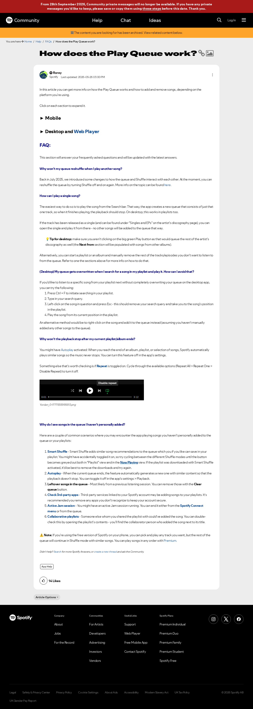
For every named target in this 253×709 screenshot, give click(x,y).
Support (130, 624)
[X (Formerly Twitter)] (226, 619)
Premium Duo (169, 633)
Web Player (86, 131)
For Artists (96, 624)
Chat (126, 20)
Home (28, 41)
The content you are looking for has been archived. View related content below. (128, 33)
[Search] (219, 20)
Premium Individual (173, 624)
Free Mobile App (135, 642)
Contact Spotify (135, 651)
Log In (232, 20)
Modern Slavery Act (156, 692)
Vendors (95, 660)
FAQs (48, 41)
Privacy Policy (64, 692)
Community (26, 20)
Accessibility (131, 692)
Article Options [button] (46, 597)
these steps (152, 8)
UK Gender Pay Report (22, 700)
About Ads (111, 692)
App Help (47, 566)
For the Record (64, 642)
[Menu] (244, 20)
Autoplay (67, 350)
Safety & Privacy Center (36, 692)
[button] (212, 75)
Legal (12, 692)
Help (97, 20)
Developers (97, 633)
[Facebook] (239, 619)
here (167, 185)
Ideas (155, 20)
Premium (170, 540)
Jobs (57, 633)
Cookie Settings (88, 692)
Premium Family (170, 642)
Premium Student (172, 651)
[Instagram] (213, 619)
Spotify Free (168, 660)
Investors (95, 651)
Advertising (97, 642)
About (58, 624)
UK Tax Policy (182, 692)
